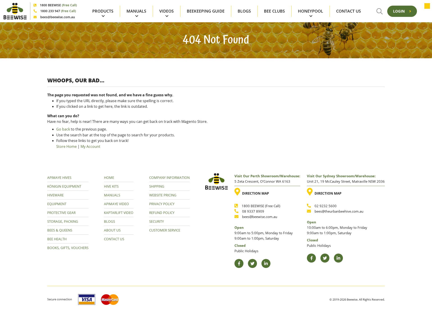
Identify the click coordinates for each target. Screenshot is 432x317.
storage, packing (62, 221)
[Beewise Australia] (15, 11)
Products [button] (102, 11)
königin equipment (64, 186)
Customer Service (164, 230)
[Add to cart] (424, 11)
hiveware (55, 195)
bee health (57, 239)
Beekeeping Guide (206, 11)
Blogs (244, 11)
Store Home (66, 146)
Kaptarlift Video (118, 212)
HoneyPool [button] (310, 11)
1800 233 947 (58, 11)
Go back (63, 129)
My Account (90, 146)
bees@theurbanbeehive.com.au (339, 211)
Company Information (169, 177)
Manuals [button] (136, 11)
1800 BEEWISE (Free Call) (261, 206)
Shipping (156, 186)
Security (156, 221)
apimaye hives (59, 177)
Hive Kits (111, 186)
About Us (112, 230)
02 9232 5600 (326, 206)
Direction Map (254, 192)
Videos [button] (166, 11)
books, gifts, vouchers (67, 247)
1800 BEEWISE (58, 5)
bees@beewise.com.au (57, 17)
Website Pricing (162, 195)
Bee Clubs (274, 11)
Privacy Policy (161, 204)
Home (109, 177)
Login (399, 11)
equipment (56, 204)
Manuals (112, 195)
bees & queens (59, 230)
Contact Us (348, 11)
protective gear (61, 212)
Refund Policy (161, 212)
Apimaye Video (116, 204)
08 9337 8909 (253, 211)
